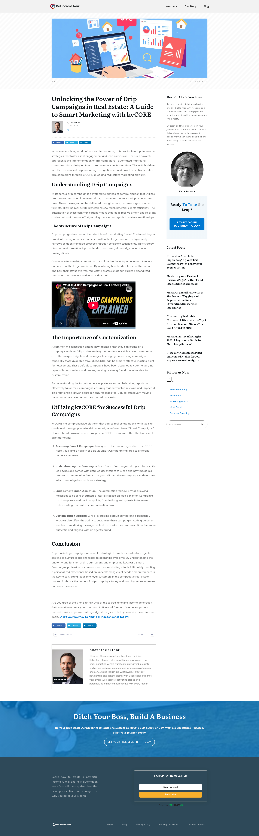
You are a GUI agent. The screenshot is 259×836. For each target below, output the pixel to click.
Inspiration (175, 395)
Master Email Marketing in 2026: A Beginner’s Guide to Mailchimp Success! (184, 340)
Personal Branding (179, 413)
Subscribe (170, 794)
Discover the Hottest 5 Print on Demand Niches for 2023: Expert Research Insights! (184, 356)
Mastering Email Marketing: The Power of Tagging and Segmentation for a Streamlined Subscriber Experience (185, 300)
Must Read (176, 407)
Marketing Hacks (179, 401)
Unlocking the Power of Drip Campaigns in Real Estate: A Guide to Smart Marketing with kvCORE (103, 106)
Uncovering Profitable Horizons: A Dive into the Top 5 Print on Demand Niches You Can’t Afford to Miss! (186, 322)
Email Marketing (178, 389)
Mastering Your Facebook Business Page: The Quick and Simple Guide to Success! (185, 280)
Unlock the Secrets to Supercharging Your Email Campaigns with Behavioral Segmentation (184, 261)
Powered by (163, 805)
